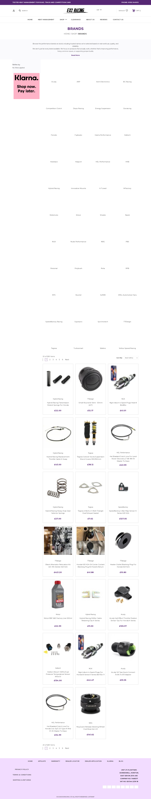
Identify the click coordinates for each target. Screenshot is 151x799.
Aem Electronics (103, 82)
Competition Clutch (54, 108)
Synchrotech (103, 322)
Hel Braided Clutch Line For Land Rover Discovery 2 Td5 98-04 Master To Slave (123, 458)
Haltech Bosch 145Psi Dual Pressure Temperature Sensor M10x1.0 (58, 674)
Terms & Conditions (22, 775)
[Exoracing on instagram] (75, 769)
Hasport (78, 162)
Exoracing (127, 108)
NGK (54, 242)
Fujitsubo (78, 135)
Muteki (103, 215)
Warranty (55, 761)
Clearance (76, 20)
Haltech (127, 135)
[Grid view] (107, 358)
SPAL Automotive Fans (127, 295)
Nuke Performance (78, 242)
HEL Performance (103, 162)
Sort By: (119, 358)
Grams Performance (103, 135)
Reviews (103, 20)
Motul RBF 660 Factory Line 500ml (58, 618)
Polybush (78, 268)
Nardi (127, 215)
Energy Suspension (103, 108)
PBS (127, 242)
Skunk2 (78, 295)
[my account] (14, 11)
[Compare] (63, 392)
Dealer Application (93, 761)
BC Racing (127, 82)
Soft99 (103, 295)
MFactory (127, 188)
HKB (127, 162)
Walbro (103, 348)
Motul (78, 215)
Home (30, 20)
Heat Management (46, 20)
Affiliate (42, 761)
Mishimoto (54, 215)
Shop (62, 20)
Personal (54, 268)
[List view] (112, 358)
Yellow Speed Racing (127, 348)
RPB (127, 268)
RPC (54, 295)
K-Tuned (102, 188)
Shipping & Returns (22, 780)
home (30, 761)
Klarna (110, 761)
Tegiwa (54, 348)
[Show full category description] (75, 55)
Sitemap (91, 797)
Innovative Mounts (78, 188)
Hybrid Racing (54, 188)
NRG (103, 242)
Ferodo (54, 135)
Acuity (53, 82)
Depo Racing (78, 108)
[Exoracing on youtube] (81, 769)
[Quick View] (53, 392)
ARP (78, 82)
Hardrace (54, 162)
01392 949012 (133, 2)
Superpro (78, 322)
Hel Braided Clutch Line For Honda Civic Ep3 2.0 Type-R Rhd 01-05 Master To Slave (58, 728)
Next (67, 360)
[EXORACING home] (75, 10)
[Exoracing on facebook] (69, 769)
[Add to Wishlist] (58, 392)
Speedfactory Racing (54, 322)
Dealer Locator (72, 761)
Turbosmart (78, 348)
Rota (103, 268)
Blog (121, 761)
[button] (27, 86)
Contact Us (118, 20)
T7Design (127, 322)
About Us (90, 20)
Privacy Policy (22, 769)
